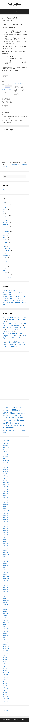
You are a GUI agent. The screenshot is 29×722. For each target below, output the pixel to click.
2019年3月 (5, 502)
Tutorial (6, 242)
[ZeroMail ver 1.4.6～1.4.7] (20, 89)
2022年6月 (5, 452)
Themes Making (8, 277)
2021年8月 (5, 465)
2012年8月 (5, 583)
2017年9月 (5, 528)
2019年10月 (6, 487)
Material (5, 235)
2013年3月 (5, 570)
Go (3, 213)
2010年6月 (5, 633)
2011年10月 (6, 600)
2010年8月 (5, 629)
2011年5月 (5, 609)
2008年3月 (6, 692)
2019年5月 (5, 497)
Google (12, 417)
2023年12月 (6, 441)
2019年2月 (5, 504)
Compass (7, 205)
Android (16, 407)
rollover (15, 425)
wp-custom (18, 428)
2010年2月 (5, 642)
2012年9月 (5, 581)
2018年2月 (5, 526)
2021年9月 (5, 463)
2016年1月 (5, 550)
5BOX (5, 259)
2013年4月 (5, 567)
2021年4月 (5, 471)
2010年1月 (5, 644)
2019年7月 (5, 493)
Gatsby (6, 229)
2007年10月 (6, 701)
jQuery (4, 233)
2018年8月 (5, 515)
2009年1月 (5, 670)
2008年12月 (6, 672)
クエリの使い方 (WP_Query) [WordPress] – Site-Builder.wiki (14, 337)
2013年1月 (5, 574)
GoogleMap (6, 216)
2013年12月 (6, 563)
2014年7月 (5, 561)
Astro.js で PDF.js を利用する (10, 290)
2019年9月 (5, 489)
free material (20, 415)
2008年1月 (5, 696)
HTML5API (5, 420)
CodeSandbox (5, 410)
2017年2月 (5, 537)
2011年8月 (5, 605)
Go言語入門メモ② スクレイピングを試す (14, 292)
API (19, 407)
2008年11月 (6, 675)
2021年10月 (6, 460)
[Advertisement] (13, 375)
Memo (4, 237)
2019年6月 (5, 495)
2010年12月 (6, 620)
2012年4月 (5, 589)
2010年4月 (5, 637)
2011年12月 (6, 598)
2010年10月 (6, 624)
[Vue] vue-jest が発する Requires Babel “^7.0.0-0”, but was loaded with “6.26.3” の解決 (14, 302)
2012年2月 (5, 594)
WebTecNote (14, 4)
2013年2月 (5, 572)
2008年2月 (5, 694)
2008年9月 (6, 679)
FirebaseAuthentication (7, 415)
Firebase (6, 227)
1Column (4, 407)
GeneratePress (22, 719)
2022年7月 (5, 449)
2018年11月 (6, 508)
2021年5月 (5, 469)
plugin (6, 272)
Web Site (6, 268)
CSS (4, 202)
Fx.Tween (8, 417)
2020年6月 (6, 476)
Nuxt (16, 423)
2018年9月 (5, 513)
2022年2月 (5, 454)
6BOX (6, 261)
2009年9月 (6, 653)
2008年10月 (6, 677)
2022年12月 (6, 445)
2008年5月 (5, 688)
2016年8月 (5, 543)
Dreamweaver (15, 413)
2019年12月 (6, 482)
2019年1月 (5, 506)
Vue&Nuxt (7, 231)
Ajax (12, 407)
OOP (19, 423)
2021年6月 (5, 467)
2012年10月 (6, 578)
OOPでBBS (7, 251)
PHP (4, 246)
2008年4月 (6, 690)
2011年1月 (5, 618)
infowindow (11, 420)
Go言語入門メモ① (8, 294)
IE (7, 420)
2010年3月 (5, 640)
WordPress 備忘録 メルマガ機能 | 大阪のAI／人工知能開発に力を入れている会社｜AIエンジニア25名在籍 (14, 344)
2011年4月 (5, 611)
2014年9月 (5, 557)
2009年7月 (6, 657)
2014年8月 (5, 559)
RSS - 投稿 (5, 710)
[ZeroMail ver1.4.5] (7, 86)
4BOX (6, 257)
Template (5, 255)
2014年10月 (6, 554)
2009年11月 (6, 648)
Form (5, 264)
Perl (4, 244)
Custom (5, 209)
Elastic (19, 413)
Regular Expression (8, 425)
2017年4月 (5, 535)
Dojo (4, 211)
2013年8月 (5, 565)
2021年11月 (6, 458)
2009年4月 (6, 664)
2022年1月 (5, 456)
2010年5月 (5, 635)
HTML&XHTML (7, 218)
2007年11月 (6, 699)
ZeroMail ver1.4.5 (6, 89)
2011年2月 (5, 616)
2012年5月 (5, 587)
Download (7, 413)
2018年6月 (5, 519)
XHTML (23, 430)
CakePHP (7, 248)
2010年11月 (6, 622)
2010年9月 (5, 626)
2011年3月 (5, 613)
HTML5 (6, 220)
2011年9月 (5, 602)
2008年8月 (5, 681)
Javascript (5, 224)
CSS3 (14, 410)
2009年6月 (6, 659)
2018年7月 (5, 517)
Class (21, 407)
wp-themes (17, 430)
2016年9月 (5, 541)
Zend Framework (9, 253)
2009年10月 (6, 651)
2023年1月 (5, 443)
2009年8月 (6, 655)
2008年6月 (6, 685)
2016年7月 (5, 546)
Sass (5, 207)
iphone (15, 420)
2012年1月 (5, 596)
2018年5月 (5, 522)
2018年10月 (6, 511)
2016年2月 (5, 548)
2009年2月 (6, 668)
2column (8, 407)
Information (7, 112)
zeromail (6, 114)
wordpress (5, 270)
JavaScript (21, 420)
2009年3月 (6, 666)
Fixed (13, 415)
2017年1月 (5, 539)
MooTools (5, 240)
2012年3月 (5, 591)
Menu (5, 266)
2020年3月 (6, 478)
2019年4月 (5, 500)
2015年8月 (5, 552)
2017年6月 (5, 532)
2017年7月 (5, 530)
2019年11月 (6, 484)
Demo (18, 410)
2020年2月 (5, 480)
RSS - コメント (7, 712)
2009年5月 (6, 661)
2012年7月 (5, 585)
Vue (4, 428)
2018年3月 (5, 524)
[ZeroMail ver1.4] (8, 101)
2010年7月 (5, 631)
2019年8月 (5, 491)
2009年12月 (6, 646)
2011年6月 (5, 607)
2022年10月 (6, 447)
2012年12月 (6, 576)
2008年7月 (5, 683)
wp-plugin (11, 430)
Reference (7, 275)
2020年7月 (5, 473)
